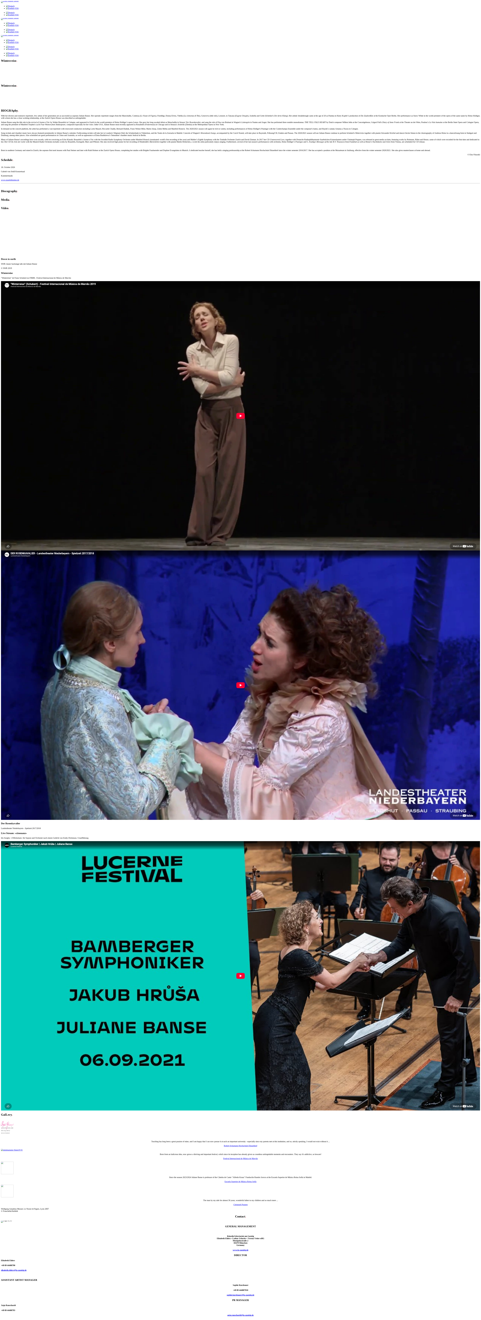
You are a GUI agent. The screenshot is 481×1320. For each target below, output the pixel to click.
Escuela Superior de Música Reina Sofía (240, 1181)
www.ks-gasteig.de (240, 1250)
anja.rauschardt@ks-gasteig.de (240, 1315)
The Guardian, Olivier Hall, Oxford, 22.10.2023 (25, 93)
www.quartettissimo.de (10, 180)
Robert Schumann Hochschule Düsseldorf (240, 1146)
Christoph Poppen (240, 1205)
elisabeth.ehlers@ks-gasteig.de (14, 1270)
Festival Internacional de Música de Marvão (240, 1158)
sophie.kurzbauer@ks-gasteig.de (240, 1295)
